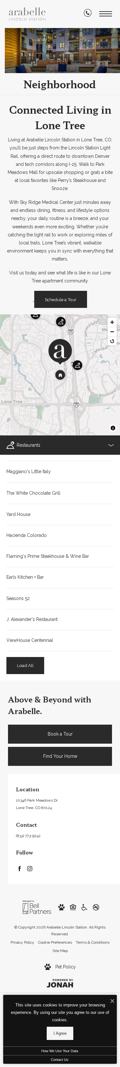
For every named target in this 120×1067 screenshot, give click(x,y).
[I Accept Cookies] (112, 1001)
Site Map (60, 950)
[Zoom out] (112, 331)
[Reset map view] (112, 341)
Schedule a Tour (60, 299)
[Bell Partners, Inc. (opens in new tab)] (37, 906)
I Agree (60, 1033)
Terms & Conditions (92, 942)
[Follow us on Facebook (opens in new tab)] (19, 868)
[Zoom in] (112, 322)
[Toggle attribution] (113, 428)
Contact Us (59, 1060)
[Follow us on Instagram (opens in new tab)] (29, 868)
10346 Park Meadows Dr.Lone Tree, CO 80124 (37, 804)
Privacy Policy (22, 942)
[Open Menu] (105, 14)
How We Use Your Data (59, 1051)
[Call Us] (88, 14)
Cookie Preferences (55, 942)
